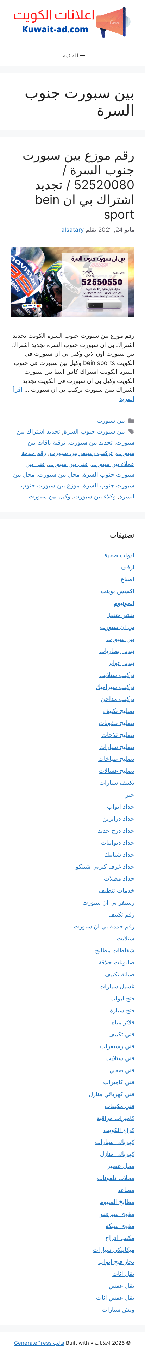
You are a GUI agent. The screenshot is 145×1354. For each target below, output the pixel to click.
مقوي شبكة (120, 1225)
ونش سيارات (118, 1309)
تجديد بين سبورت (91, 442)
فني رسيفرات (117, 1046)
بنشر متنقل (120, 615)
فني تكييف (121, 1034)
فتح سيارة (122, 1010)
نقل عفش (121, 1285)
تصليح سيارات (116, 746)
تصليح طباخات (116, 758)
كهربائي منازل (117, 1153)
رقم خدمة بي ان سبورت (104, 926)
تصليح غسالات (116, 770)
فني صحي (121, 1070)
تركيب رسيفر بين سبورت (81, 452)
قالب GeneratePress (39, 1343)
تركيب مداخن (117, 698)
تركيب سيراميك (115, 686)
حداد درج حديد (116, 830)
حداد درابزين (118, 818)
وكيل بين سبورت (49, 496)
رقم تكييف (121, 914)
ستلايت (125, 938)
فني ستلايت (119, 1058)
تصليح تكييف (118, 710)
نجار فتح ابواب (116, 1261)
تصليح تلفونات (116, 722)
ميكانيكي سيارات (113, 1249)
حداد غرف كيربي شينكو (105, 866)
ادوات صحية (119, 555)
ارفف (127, 567)
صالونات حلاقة (116, 962)
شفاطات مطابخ (114, 950)
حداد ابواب (120, 806)
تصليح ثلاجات (117, 734)
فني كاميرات (118, 1082)
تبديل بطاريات (116, 650)
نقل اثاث (123, 1273)
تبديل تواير (121, 662)
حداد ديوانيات (117, 842)
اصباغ (127, 579)
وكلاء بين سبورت (95, 496)
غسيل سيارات (116, 986)
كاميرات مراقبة (115, 1118)
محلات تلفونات (115, 1177)
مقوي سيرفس (116, 1213)
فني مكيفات (119, 1106)
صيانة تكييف (119, 974)
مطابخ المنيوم (117, 1201)
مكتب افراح (119, 1237)
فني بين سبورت (68, 463)
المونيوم (124, 603)
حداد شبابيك (119, 854)
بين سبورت (111, 420)
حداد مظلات (119, 878)
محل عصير (120, 1165)
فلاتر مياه (123, 1022)
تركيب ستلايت (116, 674)
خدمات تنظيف (116, 890)
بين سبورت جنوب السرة (94, 431)
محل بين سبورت (59, 474)
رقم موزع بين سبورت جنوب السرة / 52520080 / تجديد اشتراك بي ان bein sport (78, 185)
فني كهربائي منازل (111, 1094)
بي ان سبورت (117, 627)
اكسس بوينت (117, 591)
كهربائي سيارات (114, 1141)
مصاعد (126, 1189)
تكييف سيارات (116, 782)
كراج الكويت (118, 1129)
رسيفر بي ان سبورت (108, 902)
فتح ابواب (122, 998)
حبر (130, 794)
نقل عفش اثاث (115, 1297)
